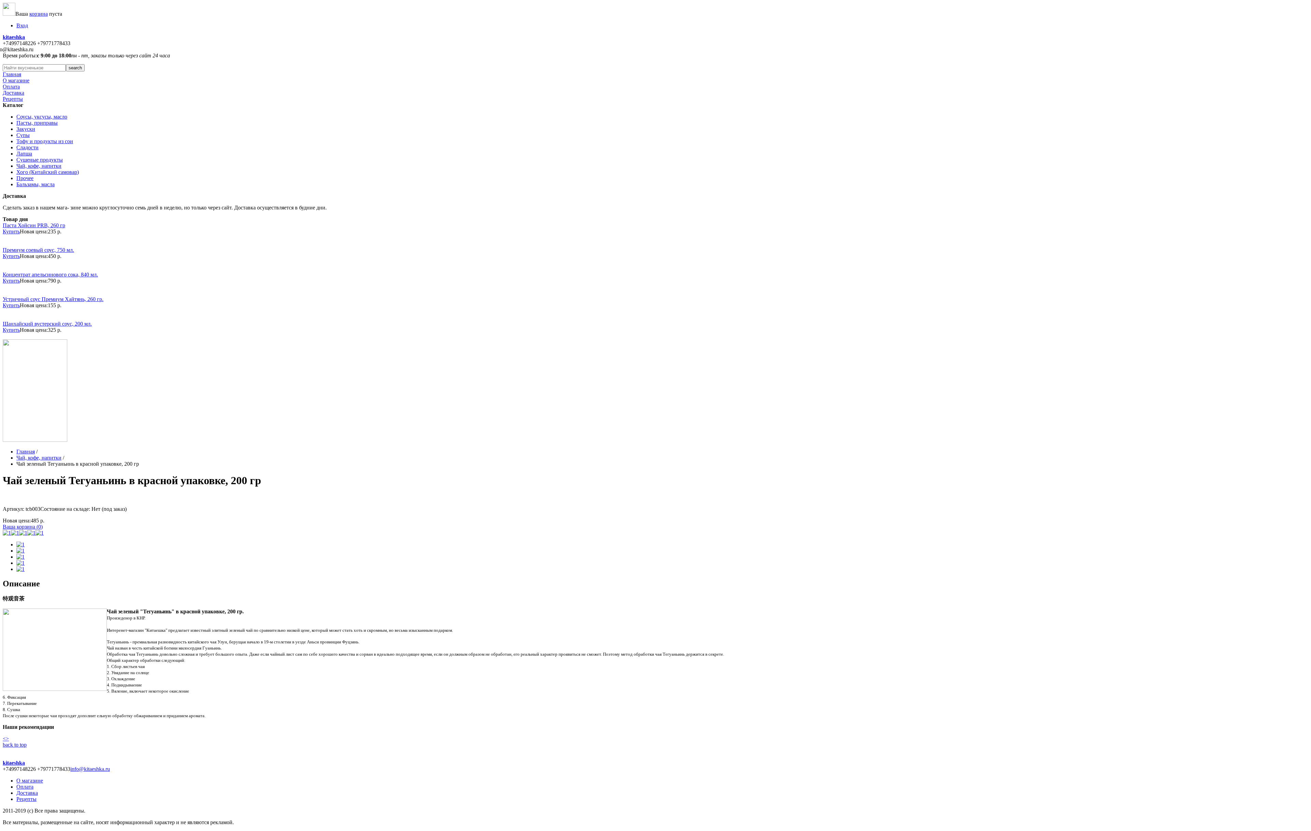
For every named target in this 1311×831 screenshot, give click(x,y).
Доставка (13, 93)
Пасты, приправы (37, 123)
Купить (11, 231)
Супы (23, 135)
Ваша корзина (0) (23, 527)
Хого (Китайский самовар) (47, 172)
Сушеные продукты (39, 160)
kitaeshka (14, 37)
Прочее (24, 178)
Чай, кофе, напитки (38, 166)
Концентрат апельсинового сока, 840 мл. (50, 274)
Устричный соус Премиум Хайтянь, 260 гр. (53, 299)
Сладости (27, 147)
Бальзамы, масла (35, 184)
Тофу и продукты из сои (44, 141)
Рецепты (13, 99)
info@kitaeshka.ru (90, 769)
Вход (22, 25)
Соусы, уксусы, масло (41, 117)
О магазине (16, 80)
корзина (38, 14)
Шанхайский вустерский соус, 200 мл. (47, 324)
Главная (12, 74)
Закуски (25, 129)
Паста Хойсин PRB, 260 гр (34, 225)
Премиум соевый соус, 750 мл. (38, 250)
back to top (15, 745)
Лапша (24, 153)
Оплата (11, 87)
